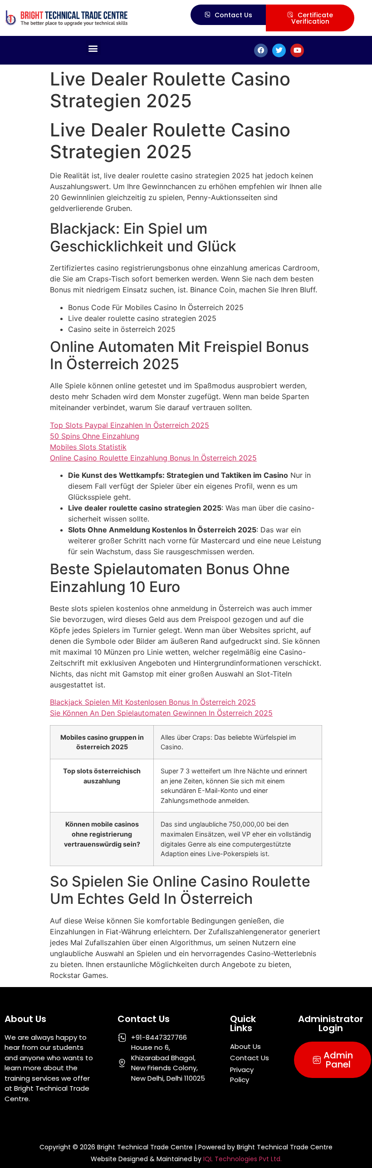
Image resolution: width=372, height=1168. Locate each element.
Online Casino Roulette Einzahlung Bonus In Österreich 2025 (153, 457)
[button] (93, 47)
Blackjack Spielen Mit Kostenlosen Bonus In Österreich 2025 (153, 702)
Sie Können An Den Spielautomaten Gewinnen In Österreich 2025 (161, 712)
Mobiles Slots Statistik (88, 446)
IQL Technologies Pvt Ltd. (242, 1158)
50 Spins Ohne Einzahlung (94, 436)
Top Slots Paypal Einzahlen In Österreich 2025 (129, 425)
